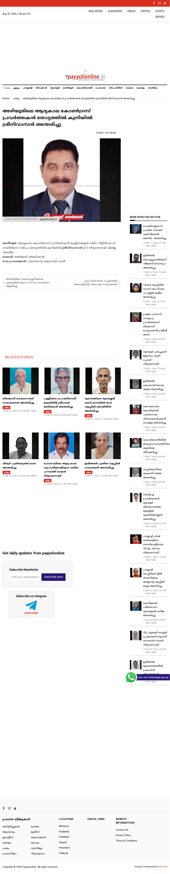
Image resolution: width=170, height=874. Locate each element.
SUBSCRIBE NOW (53, 577)
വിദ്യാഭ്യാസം (38, 853)
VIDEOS (131, 11)
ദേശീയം (153, 88)
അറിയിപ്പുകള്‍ (11, 826)
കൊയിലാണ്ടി (84, 88)
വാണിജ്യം (37, 848)
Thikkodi (63, 853)
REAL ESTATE (96, 11)
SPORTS (159, 11)
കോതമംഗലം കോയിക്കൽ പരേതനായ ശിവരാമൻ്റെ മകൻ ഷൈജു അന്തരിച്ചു (154, 415)
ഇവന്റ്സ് (7, 837)
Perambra (64, 847)
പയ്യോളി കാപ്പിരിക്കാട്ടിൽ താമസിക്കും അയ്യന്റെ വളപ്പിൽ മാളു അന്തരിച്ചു (154, 578)
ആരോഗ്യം (8, 832)
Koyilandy (64, 831)
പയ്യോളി (28, 88)
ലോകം (35, 843)
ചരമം (16, 98)
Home (7, 88)
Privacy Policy (123, 835)
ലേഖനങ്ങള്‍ (38, 837)
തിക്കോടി (41, 88)
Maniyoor (64, 826)
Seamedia (162, 866)
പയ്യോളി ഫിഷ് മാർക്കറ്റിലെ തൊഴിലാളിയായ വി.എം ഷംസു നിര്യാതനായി (153, 544)
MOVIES (160, 16)
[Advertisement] (84, 45)
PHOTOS (145, 11)
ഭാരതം (35, 826)
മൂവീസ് (35, 832)
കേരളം (140, 88)
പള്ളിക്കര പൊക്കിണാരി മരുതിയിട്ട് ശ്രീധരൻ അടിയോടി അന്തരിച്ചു (60, 403)
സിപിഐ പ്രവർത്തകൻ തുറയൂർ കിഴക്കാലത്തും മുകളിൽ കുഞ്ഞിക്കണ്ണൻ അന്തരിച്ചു (153, 507)
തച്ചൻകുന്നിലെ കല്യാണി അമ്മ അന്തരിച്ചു (152, 473)
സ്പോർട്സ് (116, 88)
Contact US (122, 829)
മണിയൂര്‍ (68, 88)
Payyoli (63, 842)
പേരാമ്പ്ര (101, 88)
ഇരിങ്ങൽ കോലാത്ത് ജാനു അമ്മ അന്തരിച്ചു (153, 385)
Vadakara (64, 836)
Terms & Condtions (126, 840)
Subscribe (31, 613)
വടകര (130, 88)
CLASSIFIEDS (115, 11)
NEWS (16, 88)
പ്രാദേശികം (9, 853)
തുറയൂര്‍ (55, 88)
